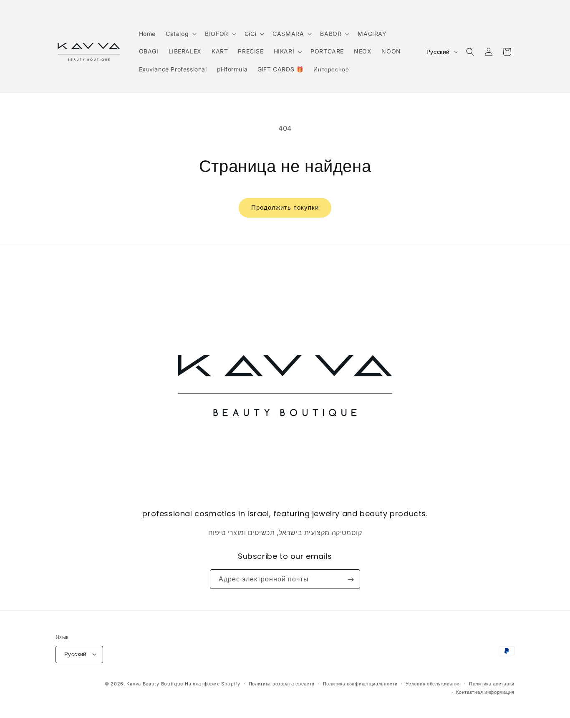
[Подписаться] (350, 579)
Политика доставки (492, 683)
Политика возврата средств (282, 683)
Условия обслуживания (433, 683)
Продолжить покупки (285, 207)
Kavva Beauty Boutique (154, 683)
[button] (180, 34)
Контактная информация (485, 692)
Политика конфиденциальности (360, 683)
